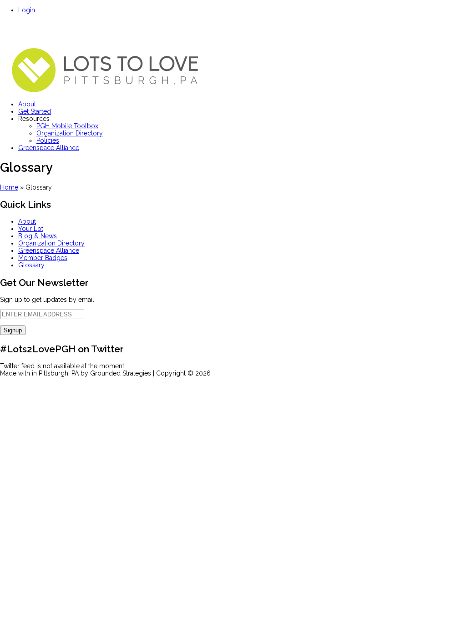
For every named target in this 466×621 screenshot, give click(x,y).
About (27, 104)
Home (9, 187)
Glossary (31, 265)
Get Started (34, 111)
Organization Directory (69, 133)
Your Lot (30, 228)
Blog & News (37, 236)
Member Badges (42, 257)
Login (26, 10)
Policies (47, 140)
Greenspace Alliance (48, 147)
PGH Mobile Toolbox (67, 126)
